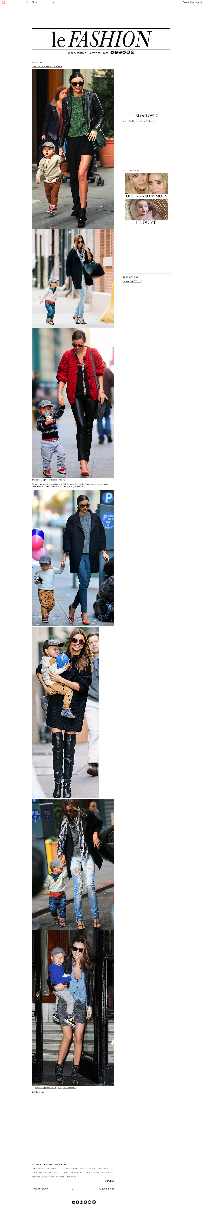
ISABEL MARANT (39, 1173)
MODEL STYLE (93, 1173)
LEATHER (66, 1173)
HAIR (100, 1169)
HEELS (107, 1169)
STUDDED (36, 1177)
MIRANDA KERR (78, 1173)
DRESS (83, 1169)
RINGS (109, 1173)
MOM (103, 1173)
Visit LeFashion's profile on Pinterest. (138, 121)
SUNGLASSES (48, 1177)
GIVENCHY (92, 1169)
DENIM (75, 1169)
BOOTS (58, 1169)
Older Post (106, 1189)
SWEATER (60, 1177)
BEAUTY (50, 1169)
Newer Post (40, 1189)
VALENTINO (71, 1177)
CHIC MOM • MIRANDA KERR (47, 66)
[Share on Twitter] (109, 1182)
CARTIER (67, 1169)
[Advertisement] (101, 17)
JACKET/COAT (54, 1173)
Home (73, 1189)
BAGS (43, 1169)
